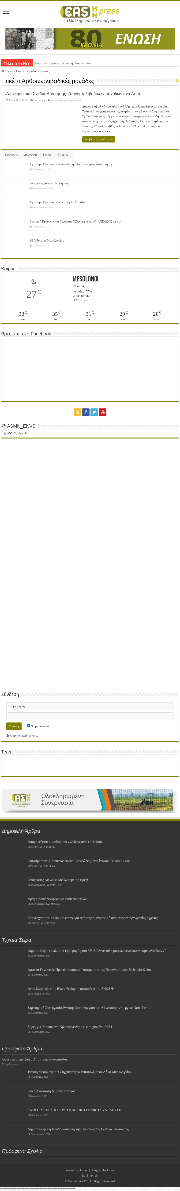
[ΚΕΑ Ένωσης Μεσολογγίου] (15, 246)
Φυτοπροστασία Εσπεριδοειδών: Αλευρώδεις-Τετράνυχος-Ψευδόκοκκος (79, 861)
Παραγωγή (39, 100)
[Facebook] (86, 412)
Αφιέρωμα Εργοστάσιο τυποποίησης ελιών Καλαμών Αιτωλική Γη (71, 164)
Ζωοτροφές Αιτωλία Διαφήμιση (49, 183)
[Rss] (77, 412)
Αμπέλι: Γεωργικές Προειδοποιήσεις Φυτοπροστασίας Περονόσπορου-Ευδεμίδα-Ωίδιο (89, 970)
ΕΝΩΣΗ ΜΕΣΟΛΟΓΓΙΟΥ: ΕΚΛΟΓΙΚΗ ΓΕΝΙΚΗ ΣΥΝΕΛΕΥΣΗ (74, 1110)
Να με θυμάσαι (39, 726)
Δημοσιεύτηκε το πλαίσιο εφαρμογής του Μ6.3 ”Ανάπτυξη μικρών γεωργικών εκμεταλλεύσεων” (97, 951)
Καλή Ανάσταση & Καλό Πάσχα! (51, 1091)
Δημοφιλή (30, 154)
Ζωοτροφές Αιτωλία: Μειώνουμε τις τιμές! (58, 880)
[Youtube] (102, 412)
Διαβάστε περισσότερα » (98, 139)
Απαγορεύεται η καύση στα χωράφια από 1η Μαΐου (65, 842)
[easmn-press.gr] (90, 13)
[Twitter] (94, 412)
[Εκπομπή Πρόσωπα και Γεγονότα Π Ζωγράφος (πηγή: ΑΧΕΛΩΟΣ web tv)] (15, 227)
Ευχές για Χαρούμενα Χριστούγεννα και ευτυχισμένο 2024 (70, 1027)
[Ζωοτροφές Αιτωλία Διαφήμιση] (15, 189)
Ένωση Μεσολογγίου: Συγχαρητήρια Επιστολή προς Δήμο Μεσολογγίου (79, 1072)
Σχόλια (47, 154)
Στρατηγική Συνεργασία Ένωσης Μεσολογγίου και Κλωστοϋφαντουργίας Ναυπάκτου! (89, 1008)
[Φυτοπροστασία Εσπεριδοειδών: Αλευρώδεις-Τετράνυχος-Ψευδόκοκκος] (13, 867)
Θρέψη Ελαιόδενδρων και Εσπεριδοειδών (57, 899)
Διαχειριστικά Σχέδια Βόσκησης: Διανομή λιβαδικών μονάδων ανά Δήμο (73, 93)
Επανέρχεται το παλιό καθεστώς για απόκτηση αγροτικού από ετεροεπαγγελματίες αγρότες (93, 918)
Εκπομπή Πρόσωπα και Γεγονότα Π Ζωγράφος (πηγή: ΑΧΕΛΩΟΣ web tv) (76, 221)
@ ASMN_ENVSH (20, 426)
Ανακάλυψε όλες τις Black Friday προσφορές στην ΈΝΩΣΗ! (71, 989)
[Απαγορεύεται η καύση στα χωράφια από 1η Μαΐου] (13, 848)
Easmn (84, 1170)
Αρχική (9, 71)
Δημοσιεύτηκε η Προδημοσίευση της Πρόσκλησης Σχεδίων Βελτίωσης (78, 1129)
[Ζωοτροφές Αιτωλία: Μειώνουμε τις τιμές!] (13, 886)
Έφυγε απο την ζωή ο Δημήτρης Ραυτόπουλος (63, 63)
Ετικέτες (62, 154)
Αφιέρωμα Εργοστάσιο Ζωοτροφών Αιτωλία (57, 202)
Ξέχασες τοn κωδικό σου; (22, 735)
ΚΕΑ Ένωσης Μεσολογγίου (47, 240)
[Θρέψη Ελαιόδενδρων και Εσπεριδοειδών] (13, 905)
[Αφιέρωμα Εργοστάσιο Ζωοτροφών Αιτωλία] (15, 208)
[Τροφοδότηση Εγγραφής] (177, 81)
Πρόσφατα (11, 154)
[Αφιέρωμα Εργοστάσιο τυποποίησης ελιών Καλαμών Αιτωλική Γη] (15, 170)
